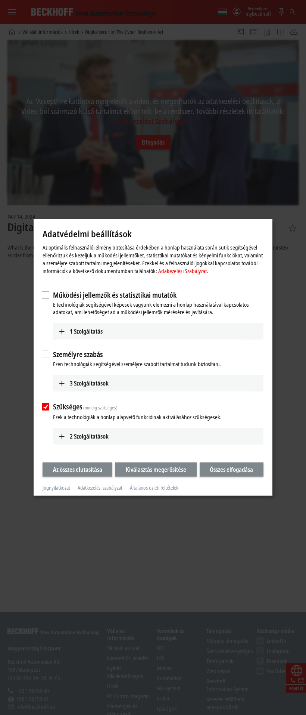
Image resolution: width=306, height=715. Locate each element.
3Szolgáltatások (89, 383)
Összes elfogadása (231, 469)
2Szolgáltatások (89, 436)
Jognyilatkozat (56, 487)
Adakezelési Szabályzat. (183, 270)
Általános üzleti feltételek (154, 487)
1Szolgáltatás (86, 331)
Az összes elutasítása (77, 469)
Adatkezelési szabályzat (100, 487)
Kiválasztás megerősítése (156, 469)
